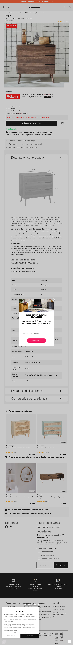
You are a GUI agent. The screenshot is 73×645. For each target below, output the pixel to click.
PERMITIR (30, 636)
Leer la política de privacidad (10, 630)
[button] (4, 642)
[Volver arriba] (69, 641)
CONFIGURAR (11, 636)
